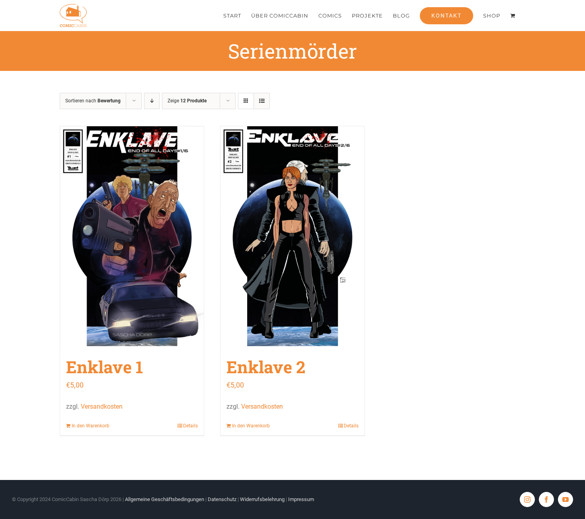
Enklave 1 (104, 367)
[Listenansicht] (261, 101)
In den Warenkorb (90, 426)
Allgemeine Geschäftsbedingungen (164, 499)
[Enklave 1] (132, 236)
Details (190, 426)
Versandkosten (102, 406)
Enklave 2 (265, 367)
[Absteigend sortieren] (152, 101)
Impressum (301, 499)
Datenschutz (222, 499)
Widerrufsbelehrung (262, 499)
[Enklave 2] (292, 236)
